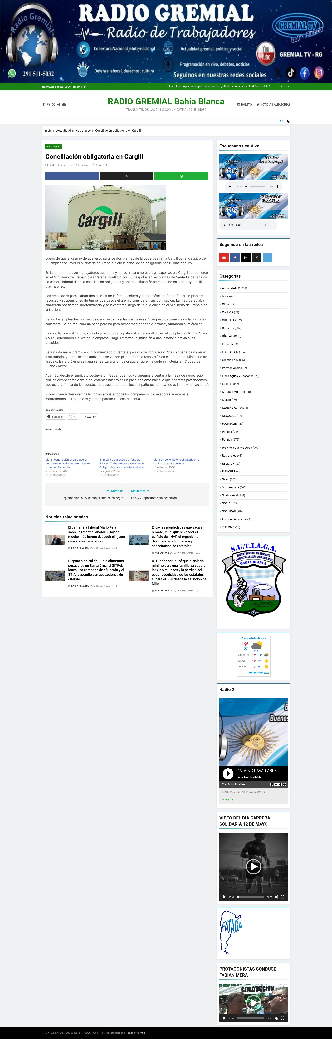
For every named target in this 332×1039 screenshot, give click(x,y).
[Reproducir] (224, 897)
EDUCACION (230, 352)
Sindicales (228, 495)
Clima (226, 304)
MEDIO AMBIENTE (234, 392)
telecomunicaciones (235, 519)
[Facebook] (235, 257)
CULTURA (228, 320)
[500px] (267, 257)
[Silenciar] (276, 897)
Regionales (229, 455)
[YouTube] (224, 257)
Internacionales (232, 368)
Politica (227, 431)
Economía (228, 344)
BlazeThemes (136, 1032)
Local (225, 384)
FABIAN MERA (80, 548)
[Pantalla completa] (283, 897)
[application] (253, 867)
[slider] (250, 897)
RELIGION (228, 463)
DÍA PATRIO (229, 336)
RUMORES (228, 471)
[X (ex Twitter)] (256, 257)
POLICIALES (230, 423)
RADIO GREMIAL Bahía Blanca (166, 101)
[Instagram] (246, 257)
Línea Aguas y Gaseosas (238, 376)
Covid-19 (227, 312)
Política (227, 439)
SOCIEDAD (229, 511)
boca (225, 296)
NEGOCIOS (229, 416)
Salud (225, 479)
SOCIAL (227, 503)
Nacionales (54, 146)
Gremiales (228, 360)
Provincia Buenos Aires (237, 447)
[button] (253, 866)
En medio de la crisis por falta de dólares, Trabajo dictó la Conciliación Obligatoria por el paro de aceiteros (122, 463)
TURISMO (228, 527)
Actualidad (229, 288)
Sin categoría (230, 487)
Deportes (228, 328)
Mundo (226, 400)
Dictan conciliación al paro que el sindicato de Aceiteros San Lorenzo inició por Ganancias (67, 463)
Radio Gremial (57, 165)
